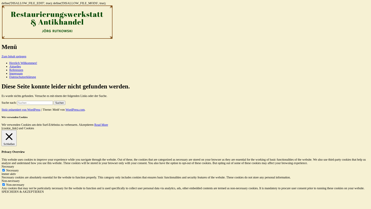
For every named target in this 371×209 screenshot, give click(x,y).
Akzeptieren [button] (86, 124)
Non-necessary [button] (11, 180)
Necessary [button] (8, 166)
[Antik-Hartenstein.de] (57, 38)
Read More (101, 124)
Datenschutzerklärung (22, 77)
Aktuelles (15, 66)
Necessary (12, 170)
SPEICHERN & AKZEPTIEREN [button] (23, 191)
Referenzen (16, 70)
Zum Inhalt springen (14, 56)
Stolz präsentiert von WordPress (21, 109)
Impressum (16, 73)
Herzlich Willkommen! (23, 63)
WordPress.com (75, 109)
